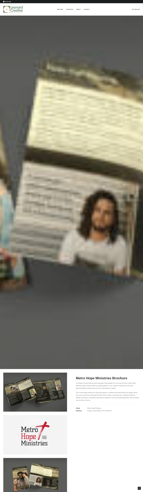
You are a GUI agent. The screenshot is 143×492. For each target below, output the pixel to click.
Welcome (60, 9)
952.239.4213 (136, 9)
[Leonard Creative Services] (13, 9)
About (78, 9)
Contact (87, 9)
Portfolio (69, 9)
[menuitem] (60, 9)
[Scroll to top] (139, 488)
